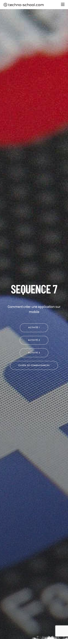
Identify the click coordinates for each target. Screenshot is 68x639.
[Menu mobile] (63, 4)
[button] (34, 327)
